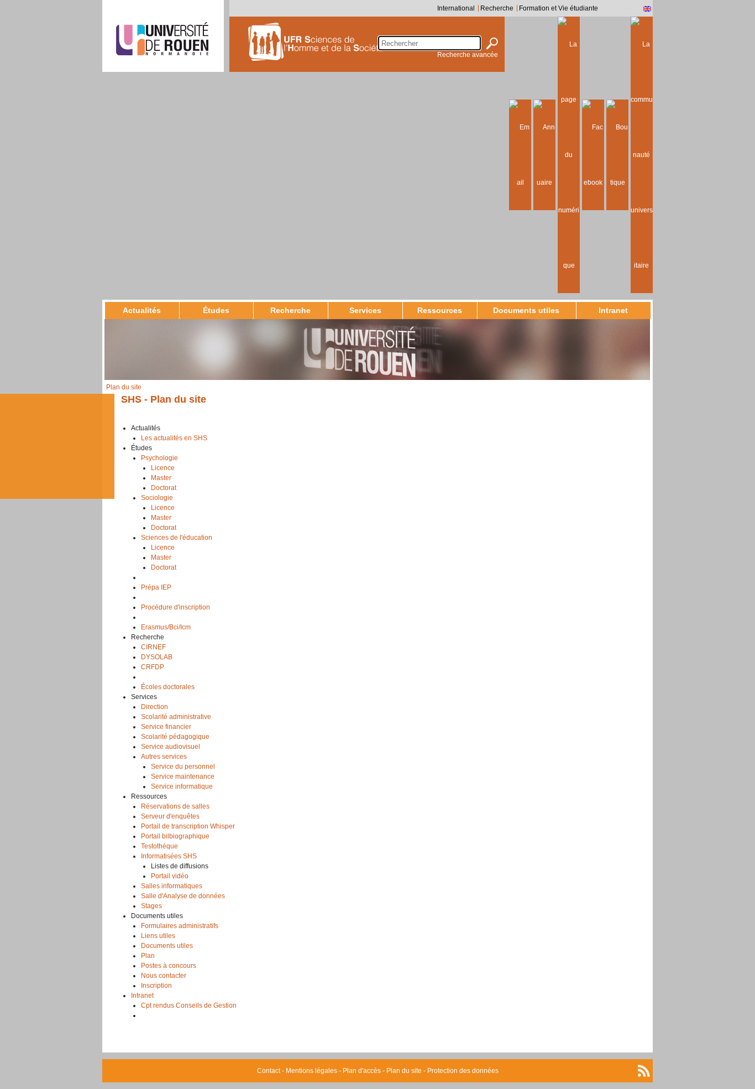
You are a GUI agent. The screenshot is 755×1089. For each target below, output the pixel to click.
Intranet (613, 310)
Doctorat (163, 488)
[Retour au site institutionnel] (162, 38)
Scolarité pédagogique (175, 737)
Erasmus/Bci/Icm (166, 627)
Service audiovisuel (170, 747)
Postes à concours (168, 966)
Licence (163, 468)
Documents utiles (526, 310)
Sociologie (157, 498)
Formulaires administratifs (179, 926)
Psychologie (159, 458)
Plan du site (404, 1071)
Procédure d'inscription (175, 607)
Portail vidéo (169, 876)
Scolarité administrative (176, 717)
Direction (154, 707)
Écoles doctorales (168, 687)
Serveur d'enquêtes (170, 816)
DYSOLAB (156, 657)
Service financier (166, 727)
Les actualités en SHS (174, 438)
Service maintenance (182, 776)
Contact (268, 1071)
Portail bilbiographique (175, 836)
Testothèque (159, 846)
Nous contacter (163, 975)
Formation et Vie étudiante (558, 8)
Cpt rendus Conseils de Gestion (189, 1005)
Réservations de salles (175, 806)
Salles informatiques (171, 886)
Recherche (496, 8)
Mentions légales (311, 1071)
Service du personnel (183, 766)
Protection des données (463, 1071)
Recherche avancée (467, 55)
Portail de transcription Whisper (188, 826)
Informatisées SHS (169, 856)
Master (161, 478)
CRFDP (152, 667)
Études (216, 310)
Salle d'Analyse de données (183, 896)
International (456, 8)
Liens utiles (158, 936)
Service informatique (182, 786)
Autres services (164, 756)
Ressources (439, 310)
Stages (151, 906)
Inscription (156, 985)
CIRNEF (153, 647)
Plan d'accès (362, 1071)
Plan (148, 956)
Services (365, 310)
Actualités (142, 310)
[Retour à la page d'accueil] (343, 41)
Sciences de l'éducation (176, 537)
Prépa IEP (156, 587)
